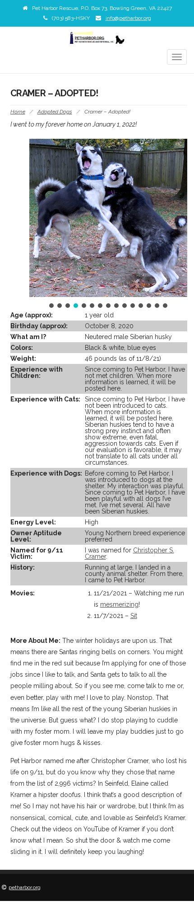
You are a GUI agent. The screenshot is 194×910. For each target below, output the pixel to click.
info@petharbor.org (128, 18)
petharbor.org (25, 887)
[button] (51, 305)
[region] (108, 224)
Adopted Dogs (54, 111)
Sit (133, 615)
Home (17, 111)
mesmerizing (119, 604)
